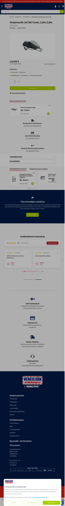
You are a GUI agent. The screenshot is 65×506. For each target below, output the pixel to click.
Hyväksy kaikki (51, 502)
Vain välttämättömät (32, 502)
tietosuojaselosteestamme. (39, 497)
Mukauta (13, 502)
